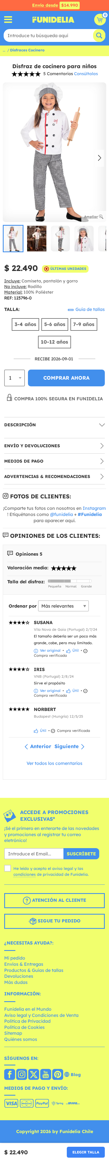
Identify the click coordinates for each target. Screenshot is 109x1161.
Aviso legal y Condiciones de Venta (41, 1015)
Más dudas (16, 982)
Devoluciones (18, 976)
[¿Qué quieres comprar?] (8, 19)
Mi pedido (14, 958)
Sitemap (13, 1033)
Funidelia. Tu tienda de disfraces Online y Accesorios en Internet (53, 19)
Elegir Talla (85, 1152)
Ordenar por (23, 606)
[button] (99, 158)
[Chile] (9, 1075)
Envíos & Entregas (23, 964)
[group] (13, 238)
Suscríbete (81, 854)
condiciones (24, 874)
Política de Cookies (24, 1027)
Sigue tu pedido (58, 921)
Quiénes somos (20, 1039)
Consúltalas (86, 73)
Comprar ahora (66, 378)
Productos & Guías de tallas (33, 970)
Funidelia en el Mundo (27, 1009)
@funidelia (61, 514)
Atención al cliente (58, 900)
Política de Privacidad (27, 1021)
